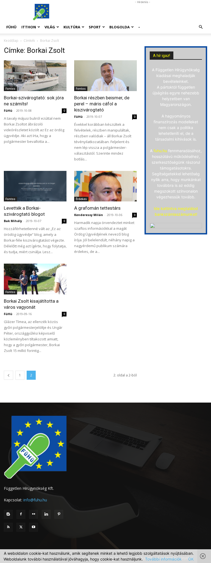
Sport (95, 26)
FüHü (11, 26)
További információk (163, 559)
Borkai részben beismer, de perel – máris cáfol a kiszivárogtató (101, 104)
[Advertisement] (142, 12)
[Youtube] (33, 527)
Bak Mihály (13, 221)
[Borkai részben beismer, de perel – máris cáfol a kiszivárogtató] (105, 75)
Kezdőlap (11, 40)
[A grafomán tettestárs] (105, 186)
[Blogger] (8, 514)
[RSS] (8, 527)
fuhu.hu (160, 150)
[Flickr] (33, 514)
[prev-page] (8, 375)
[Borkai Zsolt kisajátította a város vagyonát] (35, 279)
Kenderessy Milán (88, 215)
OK (191, 559)
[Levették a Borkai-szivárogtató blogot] (35, 186)
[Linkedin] (46, 514)
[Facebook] (20, 514)
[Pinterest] (58, 514)
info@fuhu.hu (35, 499)
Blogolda (119, 26)
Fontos (10, 89)
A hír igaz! (161, 55)
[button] (200, 27)
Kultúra (71, 26)
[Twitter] (20, 527)
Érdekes (81, 199)
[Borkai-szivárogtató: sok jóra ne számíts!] (35, 75)
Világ (50, 26)
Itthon (28, 26)
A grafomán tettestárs (97, 208)
